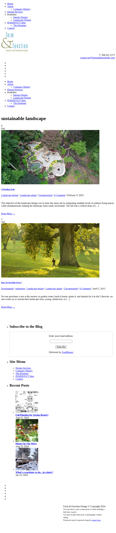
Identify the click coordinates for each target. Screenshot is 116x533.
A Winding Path (8, 189)
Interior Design (20, 17)
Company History (21, 9)
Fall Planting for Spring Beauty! (32, 415)
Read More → (8, 213)
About (10, 6)
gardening (20, 288)
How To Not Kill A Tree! (11, 282)
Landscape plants (28, 195)
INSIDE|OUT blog (16, 22)
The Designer (19, 25)
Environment (7, 288)
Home (10, 3)
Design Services (15, 12)
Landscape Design (22, 20)
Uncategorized (45, 195)
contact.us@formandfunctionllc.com (97, 57)
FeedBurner (67, 352)
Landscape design (9, 195)
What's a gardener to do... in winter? (34, 472)
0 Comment (59, 195)
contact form (96, 520)
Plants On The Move (26, 443)
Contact (11, 28)
